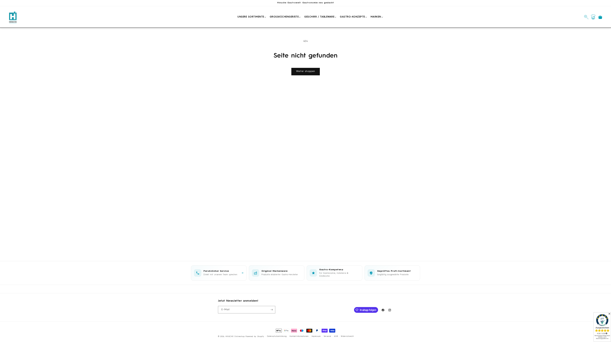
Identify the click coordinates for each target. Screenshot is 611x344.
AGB (336, 336)
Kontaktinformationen (299, 336)
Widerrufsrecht (347, 336)
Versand (327, 336)
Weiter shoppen (305, 71)
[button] (251, 17)
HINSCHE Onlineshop (235, 336)
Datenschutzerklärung (277, 336)
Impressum (316, 336)
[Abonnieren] (271, 309)
